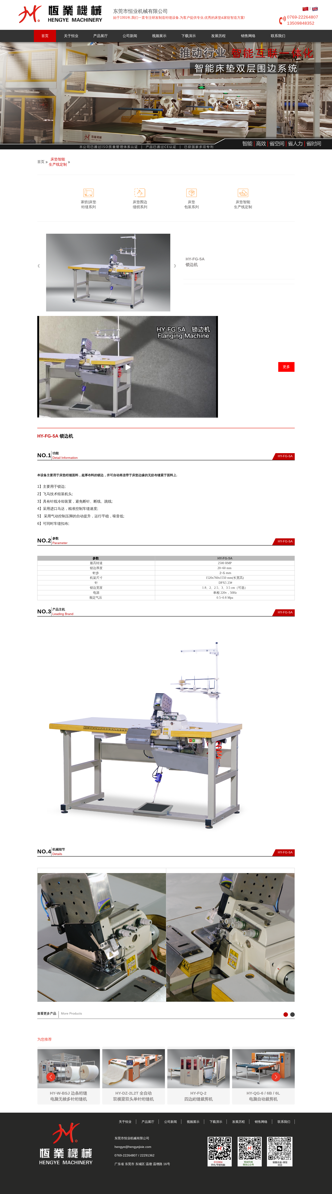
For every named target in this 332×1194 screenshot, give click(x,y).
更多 (286, 367)
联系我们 (278, 36)
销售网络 (248, 36)
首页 (45, 36)
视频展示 (159, 36)
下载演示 (188, 36)
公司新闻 (130, 36)
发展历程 (218, 36)
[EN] (314, 8)
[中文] (306, 8)
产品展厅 (100, 36)
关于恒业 (71, 36)
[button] (39, 266)
